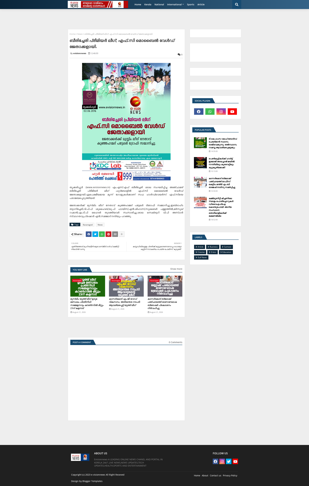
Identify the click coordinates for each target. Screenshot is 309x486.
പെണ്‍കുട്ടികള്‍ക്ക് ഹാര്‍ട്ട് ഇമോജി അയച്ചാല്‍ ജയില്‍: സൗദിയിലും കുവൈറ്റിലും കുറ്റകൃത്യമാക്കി (222, 163)
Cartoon (227, 246)
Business (214, 246)
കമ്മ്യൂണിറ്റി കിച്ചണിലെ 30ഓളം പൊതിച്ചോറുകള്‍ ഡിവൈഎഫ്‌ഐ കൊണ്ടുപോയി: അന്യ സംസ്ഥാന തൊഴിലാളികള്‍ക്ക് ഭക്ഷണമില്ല (221, 207)
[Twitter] (95, 234)
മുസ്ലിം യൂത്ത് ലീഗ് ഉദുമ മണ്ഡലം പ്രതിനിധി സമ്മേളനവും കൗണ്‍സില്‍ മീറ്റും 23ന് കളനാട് (86, 303)
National (159, 4)
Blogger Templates (92, 481)
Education (226, 252)
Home (138, 4)
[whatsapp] (210, 111)
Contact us (215, 475)
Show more (176, 268)
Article (201, 4)
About (205, 475)
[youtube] (232, 111)
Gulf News (202, 257)
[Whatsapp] (102, 234)
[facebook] (199, 111)
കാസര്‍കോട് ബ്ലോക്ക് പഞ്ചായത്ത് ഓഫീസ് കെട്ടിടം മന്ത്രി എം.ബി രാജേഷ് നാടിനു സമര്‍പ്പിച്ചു (222, 183)
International (174, 4)
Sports (190, 4)
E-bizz (213, 252)
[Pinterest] (108, 234)
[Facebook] (89, 234)
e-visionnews (98, 474)
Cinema (201, 252)
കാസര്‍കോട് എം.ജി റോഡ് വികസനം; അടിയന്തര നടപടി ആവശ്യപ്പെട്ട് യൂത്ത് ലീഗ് (124, 302)
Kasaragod (88, 224)
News (80, 34)
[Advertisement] (144, 18)
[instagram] (221, 111)
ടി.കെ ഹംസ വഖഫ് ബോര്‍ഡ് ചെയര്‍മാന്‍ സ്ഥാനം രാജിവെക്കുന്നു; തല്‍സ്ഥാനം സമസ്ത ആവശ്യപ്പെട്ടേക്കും (223, 143)
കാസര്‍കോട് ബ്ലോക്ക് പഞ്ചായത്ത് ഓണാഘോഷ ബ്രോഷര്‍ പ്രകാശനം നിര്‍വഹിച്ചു (162, 303)
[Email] (115, 234)
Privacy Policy (230, 475)
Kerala (147, 4)
